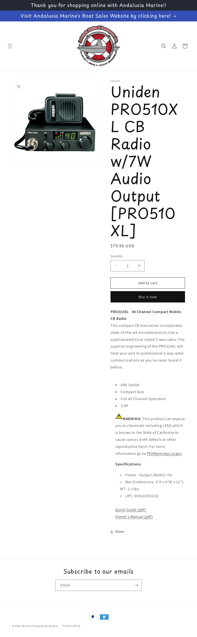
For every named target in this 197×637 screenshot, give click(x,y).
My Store (27, 626)
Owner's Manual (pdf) (134, 516)
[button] (10, 46)
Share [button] (119, 531)
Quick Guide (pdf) (130, 509)
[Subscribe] (136, 585)
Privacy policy (71, 625)
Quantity (117, 256)
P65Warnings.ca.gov (164, 453)
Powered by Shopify (45, 626)
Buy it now (148, 297)
